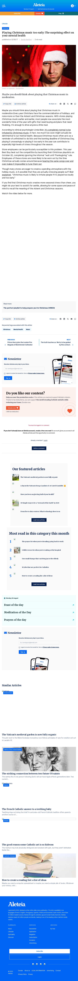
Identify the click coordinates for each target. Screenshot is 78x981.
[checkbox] (4, 373)
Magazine (32, 934)
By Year (52, 929)
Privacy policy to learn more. (36, 373)
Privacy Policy (22, 974)
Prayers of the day (15, 619)
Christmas (6, 329)
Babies (6, 785)
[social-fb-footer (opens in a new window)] (37, 964)
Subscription (33, 937)
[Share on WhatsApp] (75, 104)
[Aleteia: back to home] (39, 5)
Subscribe (17, 13)
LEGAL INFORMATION (38, 971)
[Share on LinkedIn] (64, 104)
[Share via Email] (71, 104)
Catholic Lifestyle (9, 856)
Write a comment (39, 448)
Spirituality (11, 934)
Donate (38, 13)
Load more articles (39, 520)
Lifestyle (5, 24)
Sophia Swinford (26, 39)
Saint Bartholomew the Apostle (46, 9)
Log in (45, 440)
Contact (58, 971)
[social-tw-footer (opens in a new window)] (41, 964)
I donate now (12, 408)
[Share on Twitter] (68, 104)
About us (27, 971)
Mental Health (18, 329)
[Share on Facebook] (60, 104)
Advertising (32, 943)
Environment (8, 693)
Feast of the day (13, 605)
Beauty (6, 821)
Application (32, 932)
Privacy (30, 974)
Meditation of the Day (17, 612)
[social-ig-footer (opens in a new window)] (45, 964)
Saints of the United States (12, 749)
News (10, 929)
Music (28, 329)
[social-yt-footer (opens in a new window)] (33, 964)
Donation (32, 940)
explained (6, 174)
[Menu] (12, 6)
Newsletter (32, 929)
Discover (11, 937)
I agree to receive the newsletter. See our (25, 373)
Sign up (8, 378)
